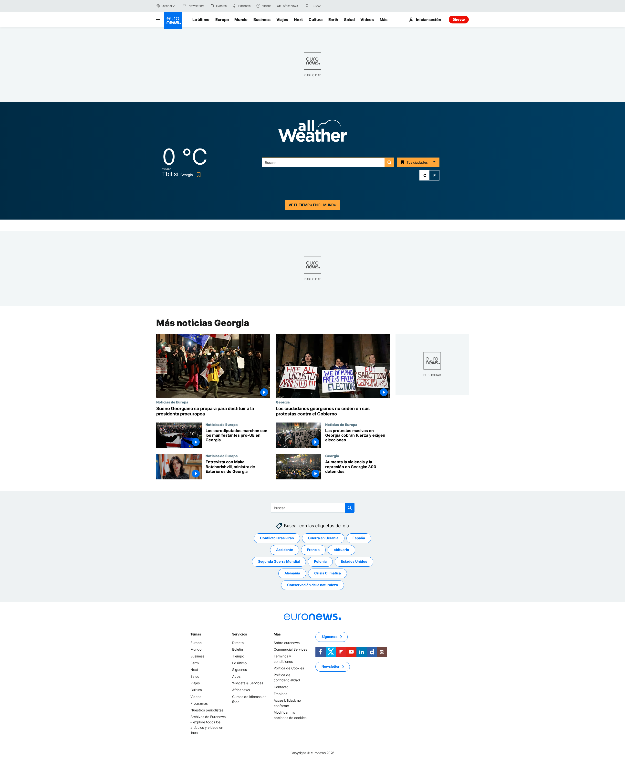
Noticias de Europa (172, 402)
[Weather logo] (312, 132)
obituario (341, 550)
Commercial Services (290, 649)
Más (277, 634)
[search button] (307, 6)
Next (298, 19)
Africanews (241, 690)
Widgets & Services (247, 683)
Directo (459, 19)
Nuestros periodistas (206, 710)
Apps (236, 676)
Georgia (283, 402)
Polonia (320, 562)
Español (166, 6)
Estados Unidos (354, 562)
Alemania (292, 573)
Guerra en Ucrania (323, 538)
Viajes (282, 19)
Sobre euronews (287, 643)
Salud (349, 19)
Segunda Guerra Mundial (279, 562)
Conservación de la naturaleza (312, 585)
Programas (199, 703)
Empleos (280, 694)
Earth (333, 19)
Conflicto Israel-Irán (277, 538)
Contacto (281, 687)
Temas (195, 634)
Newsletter (331, 667)
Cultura (316, 19)
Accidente (284, 550)
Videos (367, 19)
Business (262, 19)
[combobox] (332, 6)
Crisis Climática (327, 573)
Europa (222, 19)
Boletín (237, 649)
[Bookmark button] (197, 174)
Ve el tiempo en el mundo (312, 205)
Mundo (240, 19)
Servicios (239, 634)
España (359, 538)
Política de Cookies (289, 668)
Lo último (200, 19)
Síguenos (239, 669)
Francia (313, 550)
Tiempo (238, 656)
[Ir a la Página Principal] (173, 20)
